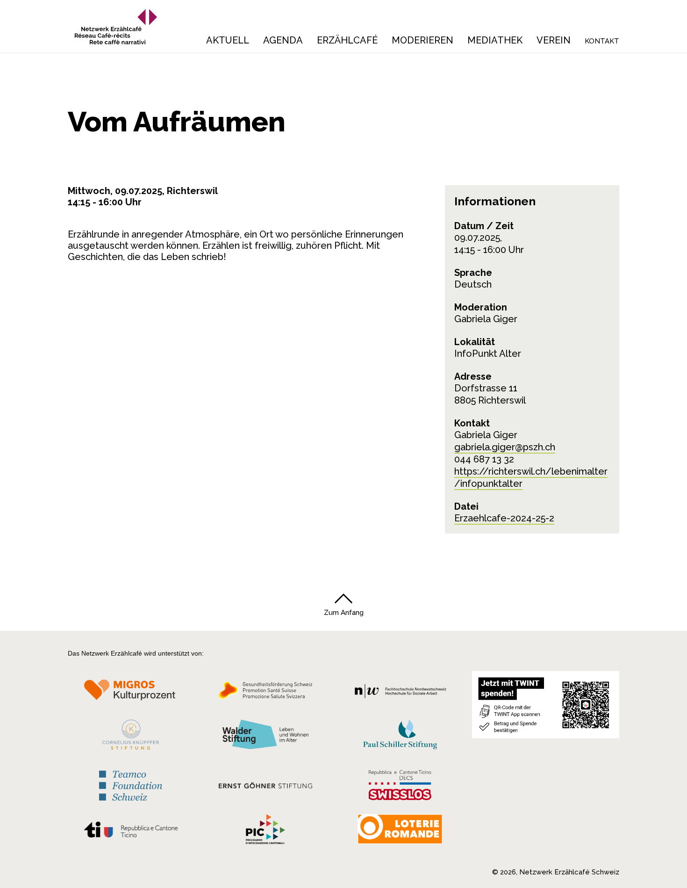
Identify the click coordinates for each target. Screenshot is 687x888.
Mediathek (494, 40)
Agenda (283, 40)
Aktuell (227, 40)
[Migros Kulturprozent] (130, 693)
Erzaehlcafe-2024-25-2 (504, 518)
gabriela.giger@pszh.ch (504, 447)
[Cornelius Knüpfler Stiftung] (130, 737)
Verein (554, 40)
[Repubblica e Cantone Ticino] (130, 832)
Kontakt (602, 41)
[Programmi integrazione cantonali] (265, 831)
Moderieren (422, 40)
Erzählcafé (347, 40)
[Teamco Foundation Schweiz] (130, 784)
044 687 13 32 (484, 459)
